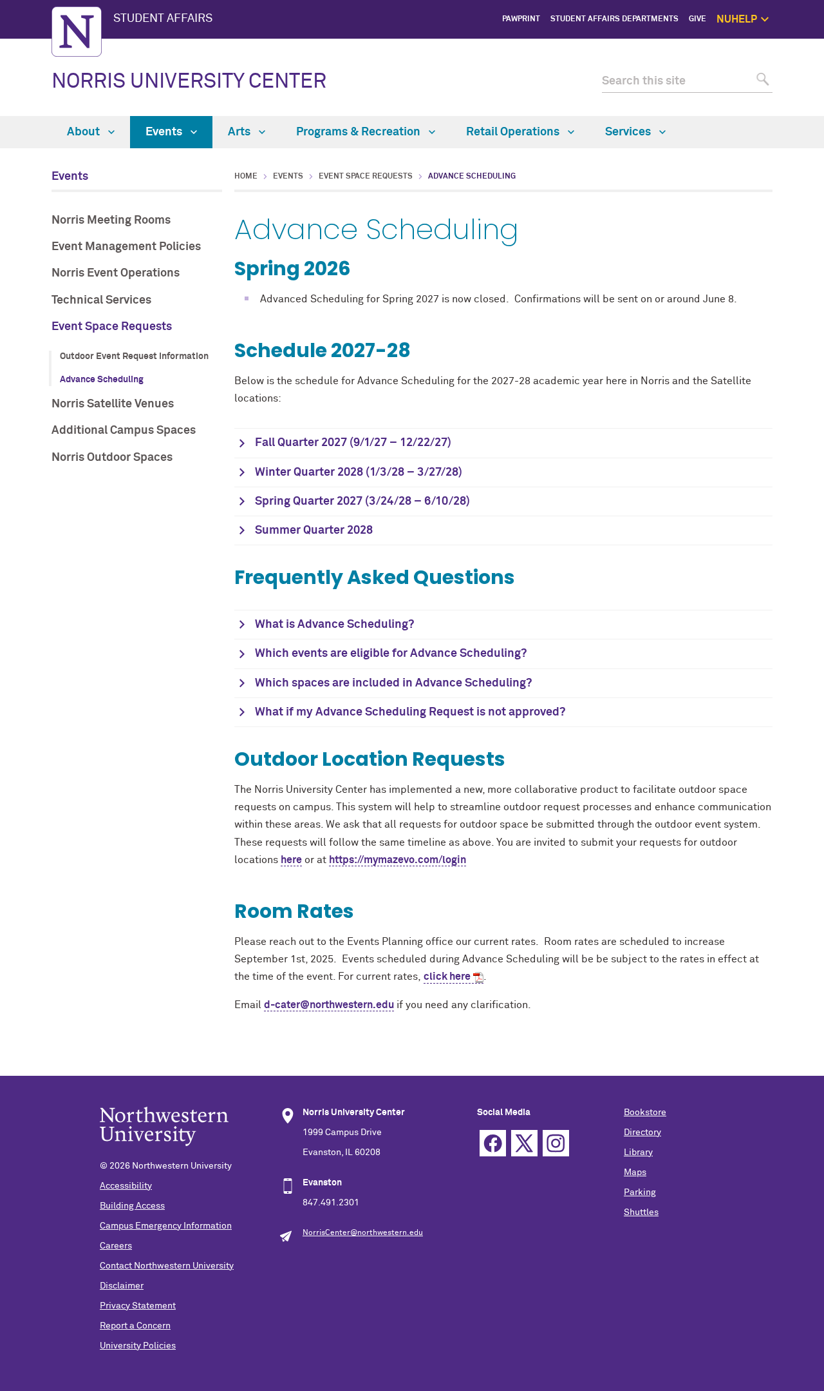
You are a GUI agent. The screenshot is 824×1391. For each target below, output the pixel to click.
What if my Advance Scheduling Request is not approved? (410, 712)
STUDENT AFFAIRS (162, 18)
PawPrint (521, 19)
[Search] (761, 81)
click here (447, 976)
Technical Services (101, 300)
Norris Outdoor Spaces (112, 457)
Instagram (556, 1143)
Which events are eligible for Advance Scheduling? (391, 653)
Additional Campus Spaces (124, 430)
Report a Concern (135, 1325)
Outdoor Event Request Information (134, 356)
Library (638, 1152)
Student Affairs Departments (614, 19)
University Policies (138, 1345)
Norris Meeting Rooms (111, 220)
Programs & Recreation (359, 132)
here (291, 860)
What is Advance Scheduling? (334, 624)
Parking (640, 1192)
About (84, 132)
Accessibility (126, 1186)
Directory (642, 1132)
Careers (116, 1245)
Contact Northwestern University (167, 1265)
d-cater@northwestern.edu (329, 1005)
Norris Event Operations (116, 273)
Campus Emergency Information (166, 1225)
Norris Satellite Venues (113, 404)
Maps (635, 1172)
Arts (240, 132)
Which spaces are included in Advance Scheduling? (393, 683)
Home (246, 176)
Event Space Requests (112, 327)
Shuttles (641, 1212)
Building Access (132, 1206)
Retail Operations (514, 132)
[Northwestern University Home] (77, 31)
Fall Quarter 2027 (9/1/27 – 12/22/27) (353, 443)
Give (697, 19)
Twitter (524, 1143)
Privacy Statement (138, 1305)
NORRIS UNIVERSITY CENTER (189, 82)
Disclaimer (122, 1285)
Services (629, 132)
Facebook (493, 1143)
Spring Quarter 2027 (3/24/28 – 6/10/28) (362, 501)
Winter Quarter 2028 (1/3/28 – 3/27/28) (358, 472)
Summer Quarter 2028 (314, 530)
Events (165, 132)
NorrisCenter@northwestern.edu (363, 1233)
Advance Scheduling (102, 379)
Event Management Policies (126, 247)
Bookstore (645, 1112)
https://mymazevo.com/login (397, 860)
